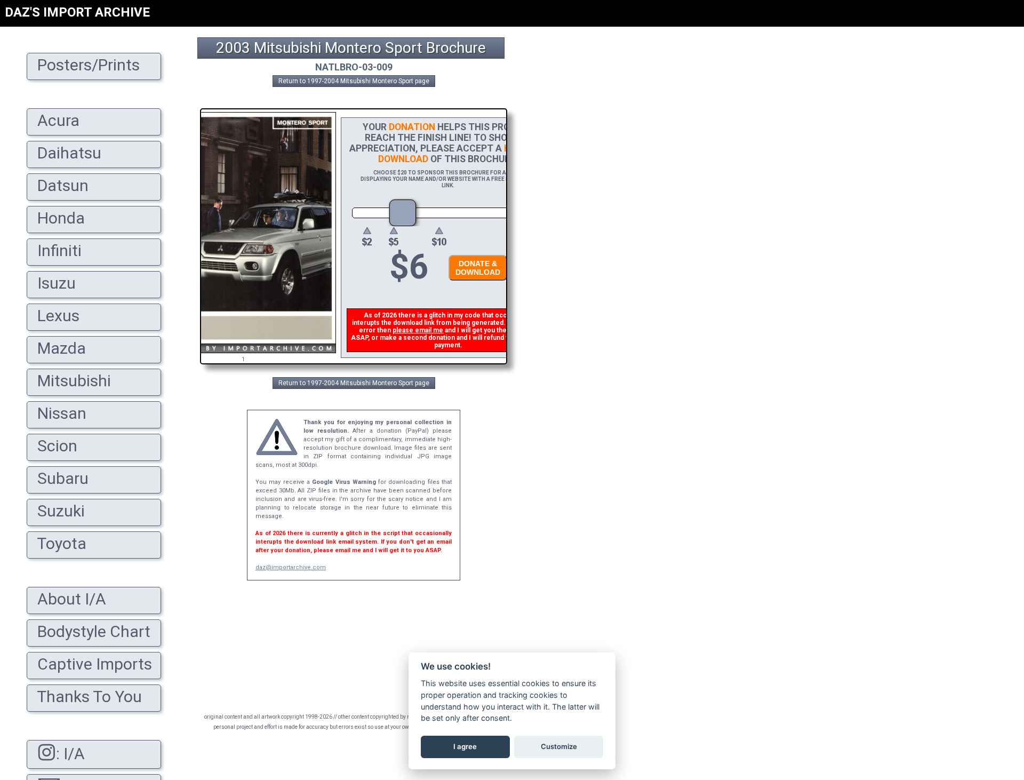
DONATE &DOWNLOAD (477, 267)
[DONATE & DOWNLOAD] (475, 283)
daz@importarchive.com (290, 567)
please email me (418, 330)
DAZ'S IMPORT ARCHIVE (77, 12)
